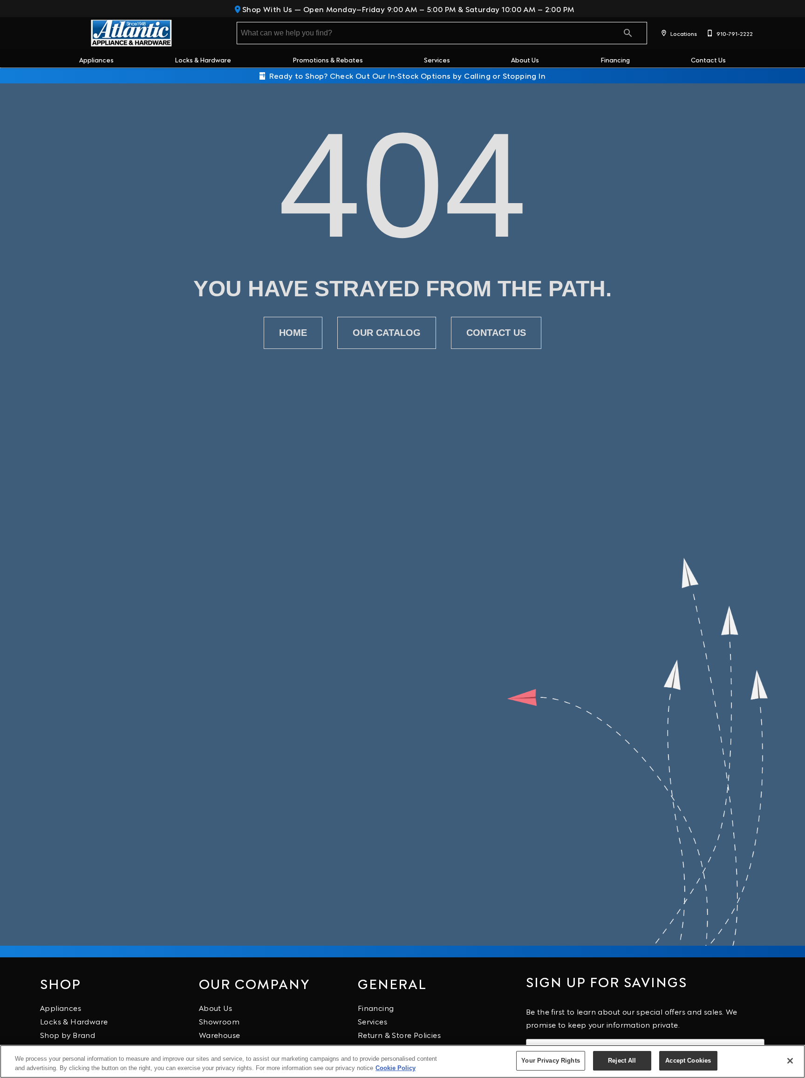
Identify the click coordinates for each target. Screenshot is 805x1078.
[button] (663, 33)
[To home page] (131, 33)
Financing (615, 59)
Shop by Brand (67, 1034)
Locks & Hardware (203, 59)
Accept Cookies (688, 1060)
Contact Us (708, 59)
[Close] (790, 1061)
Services (437, 59)
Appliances (96, 59)
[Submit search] (628, 33)
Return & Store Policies (399, 1034)
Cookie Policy (395, 1067)
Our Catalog (387, 332)
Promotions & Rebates (328, 59)
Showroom (219, 1021)
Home (293, 332)
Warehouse (219, 1034)
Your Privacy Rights (550, 1060)
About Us (525, 59)
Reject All (622, 1060)
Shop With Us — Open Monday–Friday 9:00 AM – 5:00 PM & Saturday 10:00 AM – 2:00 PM (407, 8)
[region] (402, 1061)
